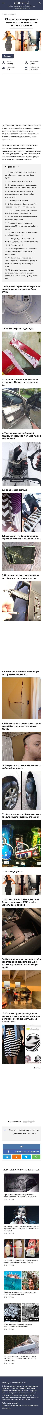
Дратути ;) (21, 3)
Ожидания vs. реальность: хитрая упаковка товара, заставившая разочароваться (21, 1261)
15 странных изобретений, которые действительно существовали (18, 1325)
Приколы (7, 56)
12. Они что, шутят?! (16, 245)
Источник (37, 1068)
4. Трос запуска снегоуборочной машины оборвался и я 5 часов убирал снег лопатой (20, 194)
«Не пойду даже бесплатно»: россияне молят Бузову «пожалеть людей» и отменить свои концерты (21, 1229)
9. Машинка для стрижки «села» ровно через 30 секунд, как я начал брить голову (21, 226)
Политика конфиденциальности (13, 1405)
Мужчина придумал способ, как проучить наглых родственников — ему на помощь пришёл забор (20, 1358)
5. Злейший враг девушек (18, 200)
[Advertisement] (21, 98)
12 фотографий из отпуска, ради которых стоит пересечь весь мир (20, 1293)
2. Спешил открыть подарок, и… (20, 181)
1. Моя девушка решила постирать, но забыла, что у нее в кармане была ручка (20, 175)
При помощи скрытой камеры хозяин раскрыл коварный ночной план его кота (20, 1196)
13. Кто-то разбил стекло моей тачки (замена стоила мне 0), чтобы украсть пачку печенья (21, 251)
